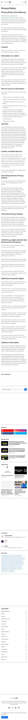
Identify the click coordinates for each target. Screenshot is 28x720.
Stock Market (13, 568)
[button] (1, 2)
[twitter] (20, 433)
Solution (19, 566)
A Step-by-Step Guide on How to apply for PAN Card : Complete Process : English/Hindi (7, 492)
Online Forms (11, 563)
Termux (19, 568)
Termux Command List (7, 475)
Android (13, 556)
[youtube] (7, 430)
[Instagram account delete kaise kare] (21, 470)
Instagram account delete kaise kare (19, 476)
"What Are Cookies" (8, 172)
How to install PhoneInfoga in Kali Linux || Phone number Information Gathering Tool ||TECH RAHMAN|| (17, 450)
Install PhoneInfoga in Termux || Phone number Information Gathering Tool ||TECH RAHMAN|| (17, 443)
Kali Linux (4, 563)
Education (22, 558)
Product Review (11, 566)
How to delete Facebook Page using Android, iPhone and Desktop (20, 492)
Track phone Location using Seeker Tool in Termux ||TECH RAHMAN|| (17, 456)
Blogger (19, 556)
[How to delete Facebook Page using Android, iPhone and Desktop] (21, 485)
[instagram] (20, 430)
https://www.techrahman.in (8, 17)
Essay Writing (5, 561)
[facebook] (7, 433)
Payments (4, 566)
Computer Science (6, 558)
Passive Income (19, 563)
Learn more (4, 714)
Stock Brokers (5, 568)
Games (11, 561)
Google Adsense (18, 561)
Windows (11, 571)
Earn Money (15, 558)
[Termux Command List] (7, 470)
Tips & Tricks (4, 571)
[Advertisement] (14, 409)
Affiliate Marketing (6, 556)
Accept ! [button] (5, 717)
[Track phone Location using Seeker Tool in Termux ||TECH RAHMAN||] (4, 457)
